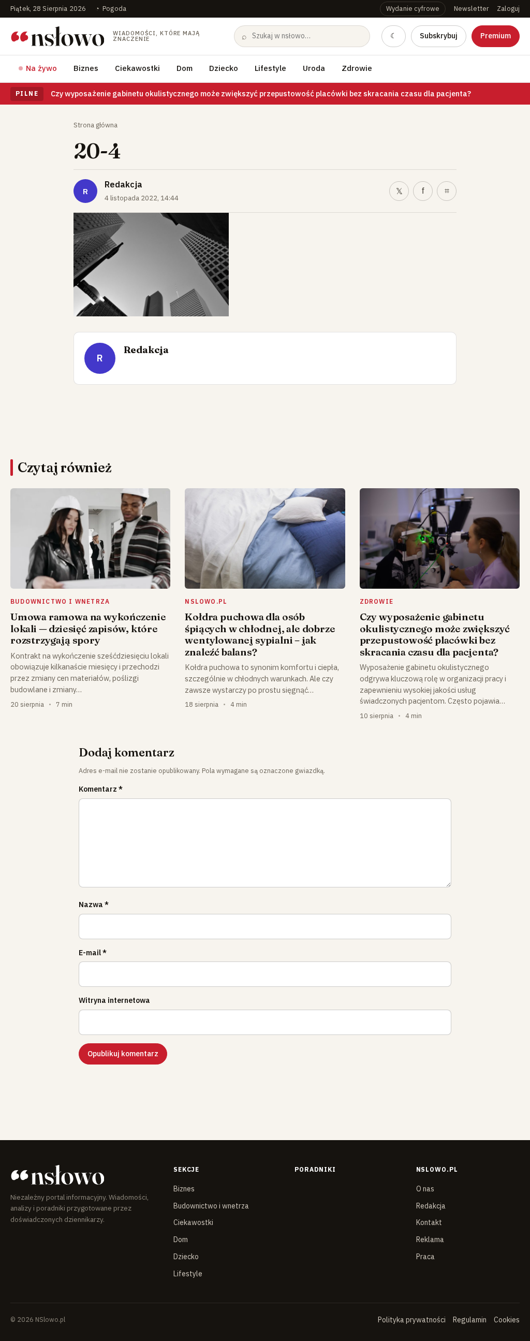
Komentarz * (101, 789)
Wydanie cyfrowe (412, 8)
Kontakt (429, 1222)
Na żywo (41, 68)
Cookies (507, 1319)
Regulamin (470, 1319)
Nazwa (94, 904)
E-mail (93, 952)
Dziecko (223, 68)
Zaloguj (508, 8)
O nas (425, 1188)
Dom (184, 68)
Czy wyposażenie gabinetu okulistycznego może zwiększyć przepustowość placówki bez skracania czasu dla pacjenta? (261, 93)
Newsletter (471, 8)
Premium (495, 35)
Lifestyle (270, 68)
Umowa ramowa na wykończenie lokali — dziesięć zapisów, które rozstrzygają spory (88, 628)
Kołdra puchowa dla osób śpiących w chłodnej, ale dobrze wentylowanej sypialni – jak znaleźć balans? (260, 634)
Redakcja (123, 184)
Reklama (430, 1239)
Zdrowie (357, 68)
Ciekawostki (137, 68)
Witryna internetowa (114, 1000)
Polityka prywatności (412, 1319)
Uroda (314, 68)
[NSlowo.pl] (83, 1175)
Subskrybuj (439, 35)
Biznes (85, 68)
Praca (425, 1256)
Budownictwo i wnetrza (211, 1206)
